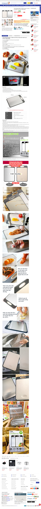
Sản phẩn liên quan (5, 458)
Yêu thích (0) (30, 0)
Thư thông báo (22, 483)
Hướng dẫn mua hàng (13, 483)
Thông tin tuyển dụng (13, 481)
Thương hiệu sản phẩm (13, 485)
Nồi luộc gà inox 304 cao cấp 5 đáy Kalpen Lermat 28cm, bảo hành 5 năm (26, 468)
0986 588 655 (36, 3)
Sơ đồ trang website (13, 486)
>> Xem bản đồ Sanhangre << (5, 501)
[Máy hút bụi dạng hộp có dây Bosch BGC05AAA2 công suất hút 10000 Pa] (32, 35)
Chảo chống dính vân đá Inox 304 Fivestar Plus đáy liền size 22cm (4, 468)
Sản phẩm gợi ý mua (14, 458)
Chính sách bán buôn (13, 482)
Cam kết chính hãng (13, 480)
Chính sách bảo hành (4, 484)
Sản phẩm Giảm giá (13, 484)
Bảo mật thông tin (3, 482)
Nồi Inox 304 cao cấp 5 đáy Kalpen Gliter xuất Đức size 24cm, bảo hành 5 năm (19, 468)
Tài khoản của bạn (23, 480)
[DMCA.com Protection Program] (36, 496)
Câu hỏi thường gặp (4, 485)
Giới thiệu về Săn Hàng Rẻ (4, 480)
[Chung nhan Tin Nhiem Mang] (30, 496)
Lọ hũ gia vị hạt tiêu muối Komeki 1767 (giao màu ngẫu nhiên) (11, 468)
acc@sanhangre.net (4, 502)
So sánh (26, 0)
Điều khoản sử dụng (4, 481)
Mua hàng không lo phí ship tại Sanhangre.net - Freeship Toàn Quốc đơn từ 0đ (35, 18)
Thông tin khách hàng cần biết (5, 483)
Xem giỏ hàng (22, 482)
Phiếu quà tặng (22, 481)
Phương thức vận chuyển (4, 486)
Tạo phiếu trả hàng (23, 484)
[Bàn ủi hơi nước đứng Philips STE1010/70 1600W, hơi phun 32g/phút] (32, 49)
